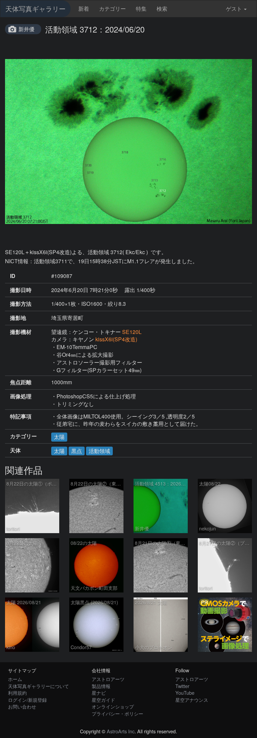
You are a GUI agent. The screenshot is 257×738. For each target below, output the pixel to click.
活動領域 (99, 451)
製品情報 (101, 685)
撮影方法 (20, 303)
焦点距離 (20, 382)
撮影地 (18, 318)
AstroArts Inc (121, 731)
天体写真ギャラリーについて (38, 685)
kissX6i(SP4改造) (116, 339)
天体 (15, 450)
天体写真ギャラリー (35, 8)
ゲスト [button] (234, 8)
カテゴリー (112, 8)
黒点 (76, 451)
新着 (83, 8)
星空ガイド (103, 699)
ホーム (15, 678)
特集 (141, 8)
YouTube (184, 692)
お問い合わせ (22, 706)
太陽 (59, 437)
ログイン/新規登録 (27, 699)
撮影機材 (20, 332)
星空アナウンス (191, 699)
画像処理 (20, 396)
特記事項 (20, 416)
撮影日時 (20, 290)
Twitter (182, 685)
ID (12, 276)
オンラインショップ (113, 706)
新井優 (26, 29)
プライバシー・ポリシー (117, 713)
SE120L (132, 332)
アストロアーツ (108, 678)
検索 (162, 8)
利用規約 (17, 692)
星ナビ (99, 692)
